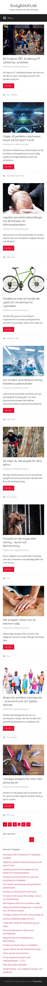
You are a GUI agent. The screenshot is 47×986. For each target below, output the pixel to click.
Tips (8, 95)
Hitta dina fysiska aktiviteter (15, 965)
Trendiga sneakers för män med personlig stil (23, 915)
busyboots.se (23, 5)
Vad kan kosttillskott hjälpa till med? (18, 919)
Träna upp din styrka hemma (15, 953)
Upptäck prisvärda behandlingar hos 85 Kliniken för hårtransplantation (22, 221)
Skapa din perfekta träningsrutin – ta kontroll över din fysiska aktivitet (22, 701)
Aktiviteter (10, 176)
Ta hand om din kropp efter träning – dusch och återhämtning (19, 542)
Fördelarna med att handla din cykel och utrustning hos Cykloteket (21, 302)
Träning (13, 95)
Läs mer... (8, 86)
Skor (8, 815)
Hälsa (8, 257)
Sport (17, 176)
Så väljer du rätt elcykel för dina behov (20, 892)
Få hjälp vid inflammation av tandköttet (20, 945)
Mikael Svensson (22, 67)
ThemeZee (37, 981)
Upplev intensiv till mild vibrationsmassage (22, 949)
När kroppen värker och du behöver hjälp (21, 903)
